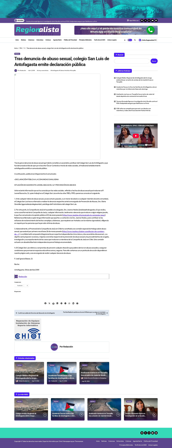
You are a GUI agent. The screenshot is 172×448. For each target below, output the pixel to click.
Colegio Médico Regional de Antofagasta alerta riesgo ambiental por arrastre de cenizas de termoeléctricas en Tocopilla (134, 80)
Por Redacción (22, 70)
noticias (67, 70)
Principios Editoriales (85, 40)
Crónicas (48, 40)
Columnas (31, 40)
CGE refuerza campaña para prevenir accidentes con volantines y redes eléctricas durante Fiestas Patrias (133, 109)
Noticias (23, 40)
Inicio (17, 40)
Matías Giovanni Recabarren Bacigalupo (95, 378)
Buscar (120, 55)
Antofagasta (55, 70)
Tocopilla (73, 70)
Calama (62, 70)
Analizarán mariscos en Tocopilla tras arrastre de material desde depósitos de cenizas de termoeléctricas (135, 95)
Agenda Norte (57, 40)
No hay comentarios (42, 70)
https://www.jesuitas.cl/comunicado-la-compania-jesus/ (84, 215)
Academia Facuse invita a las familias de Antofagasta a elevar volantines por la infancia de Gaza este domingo (136, 88)
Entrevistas (40, 40)
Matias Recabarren (24, 381)
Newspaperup (67, 441)
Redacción (23, 276)
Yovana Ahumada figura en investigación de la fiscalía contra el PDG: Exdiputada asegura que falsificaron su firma (136, 102)
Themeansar (79, 441)
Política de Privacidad (70, 40)
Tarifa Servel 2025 (99, 40)
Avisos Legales (112, 40)
